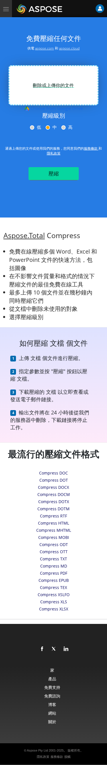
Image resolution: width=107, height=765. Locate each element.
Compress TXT (53, 559)
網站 (52, 713)
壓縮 (54, 173)
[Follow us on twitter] (54, 649)
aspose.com (44, 48)
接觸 (67, 756)
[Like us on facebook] (42, 649)
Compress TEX (53, 587)
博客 (52, 704)
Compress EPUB (54, 580)
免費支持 (52, 687)
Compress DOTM (53, 508)
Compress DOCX (53, 487)
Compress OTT (54, 551)
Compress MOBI (53, 537)
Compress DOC (53, 473)
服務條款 (91, 148)
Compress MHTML (53, 530)
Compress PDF (53, 573)
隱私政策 (53, 153)
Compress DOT (53, 480)
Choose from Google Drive (56, 108)
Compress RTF (53, 516)
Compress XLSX (53, 609)
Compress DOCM (53, 494)
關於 (52, 721)
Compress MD (53, 566)
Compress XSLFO (54, 594)
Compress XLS (53, 601)
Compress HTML (53, 523)
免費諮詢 (52, 696)
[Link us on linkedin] (66, 649)
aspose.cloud (69, 48)
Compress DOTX (53, 501)
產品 (52, 678)
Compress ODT (53, 544)
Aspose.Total (24, 235)
